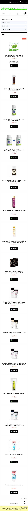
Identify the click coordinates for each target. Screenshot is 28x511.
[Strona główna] (14, 8)
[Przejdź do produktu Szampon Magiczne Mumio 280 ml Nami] (14, 201)
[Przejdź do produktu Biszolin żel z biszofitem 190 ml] (14, 476)
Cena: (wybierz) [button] (5, 26)
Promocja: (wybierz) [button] (6, 29)
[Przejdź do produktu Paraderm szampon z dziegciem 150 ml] (14, 323)
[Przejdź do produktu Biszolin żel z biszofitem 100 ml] (14, 445)
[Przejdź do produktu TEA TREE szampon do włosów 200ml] (14, 384)
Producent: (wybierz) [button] (6, 22)
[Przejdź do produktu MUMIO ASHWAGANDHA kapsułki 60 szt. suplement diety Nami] (14, 171)
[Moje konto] (17, 13)
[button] (3, 13)
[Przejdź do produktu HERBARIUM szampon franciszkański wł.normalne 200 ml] (14, 79)
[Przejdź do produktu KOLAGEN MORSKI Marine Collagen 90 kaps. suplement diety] (14, 110)
